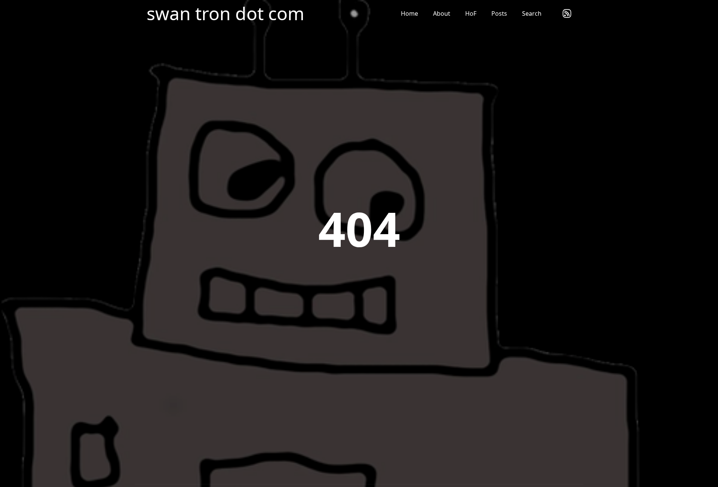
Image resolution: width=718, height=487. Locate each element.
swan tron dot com (225, 13)
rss (566, 13)
